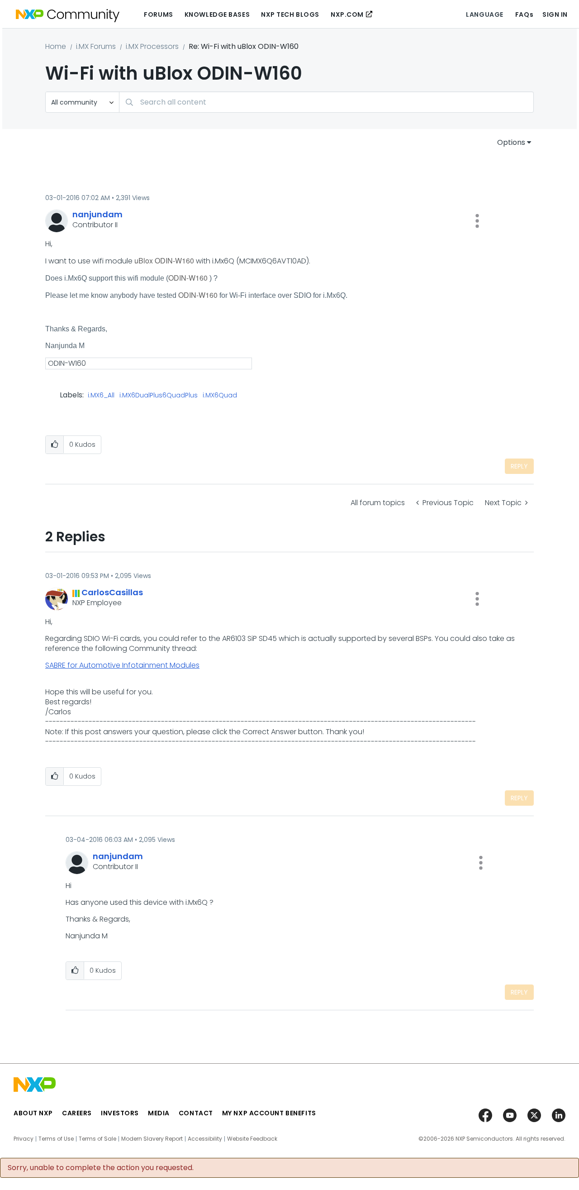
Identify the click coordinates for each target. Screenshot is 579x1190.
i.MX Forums (96, 46)
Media (159, 1113)
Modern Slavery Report (152, 1139)
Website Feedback (252, 1139)
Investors (120, 1113)
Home (55, 46)
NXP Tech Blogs (290, 14)
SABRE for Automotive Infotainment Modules (122, 665)
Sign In (555, 14)
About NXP (33, 1113)
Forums (158, 14)
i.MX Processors (152, 46)
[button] (477, 221)
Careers (77, 1113)
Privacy (23, 1139)
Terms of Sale (97, 1139)
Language (484, 14)
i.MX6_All (101, 396)
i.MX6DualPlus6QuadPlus (158, 396)
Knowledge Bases (217, 14)
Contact (196, 1113)
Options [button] (511, 142)
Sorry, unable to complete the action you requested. (101, 1168)
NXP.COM (347, 14)
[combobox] (326, 102)
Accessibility (205, 1139)
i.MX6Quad (220, 396)
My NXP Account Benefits (269, 1113)
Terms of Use (56, 1139)
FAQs (524, 14)
